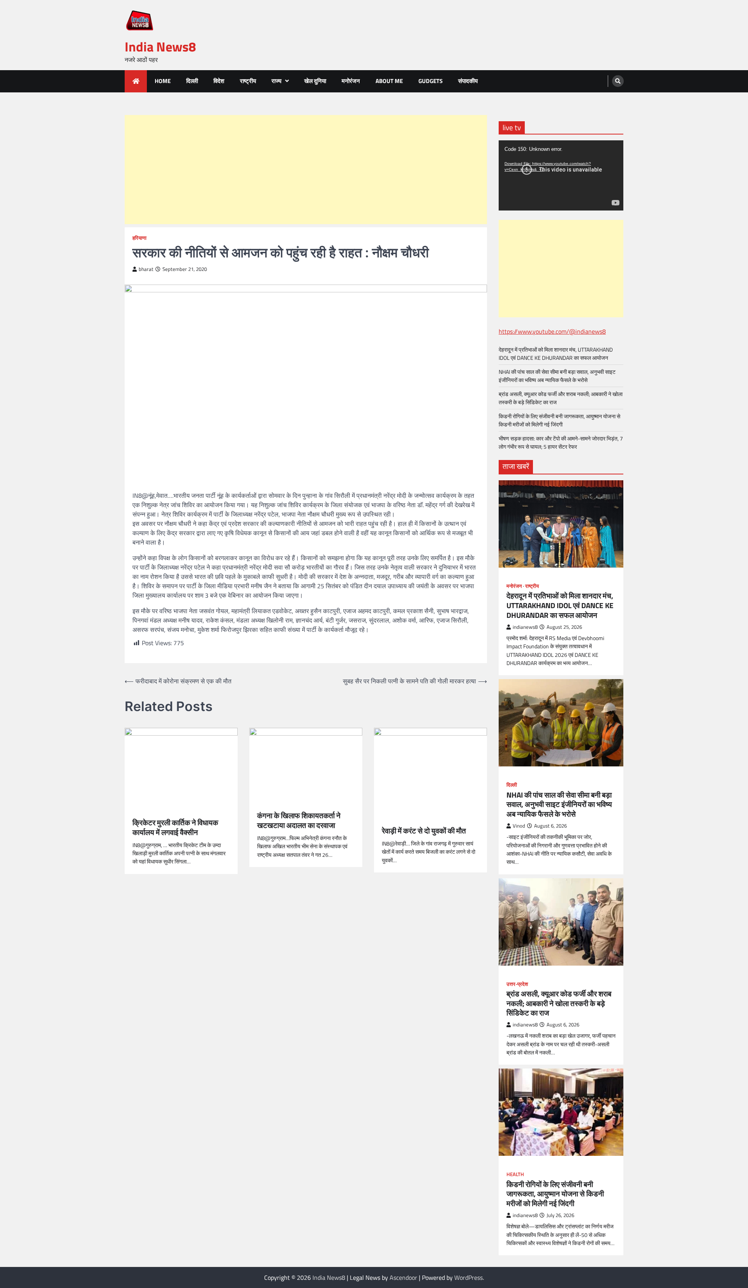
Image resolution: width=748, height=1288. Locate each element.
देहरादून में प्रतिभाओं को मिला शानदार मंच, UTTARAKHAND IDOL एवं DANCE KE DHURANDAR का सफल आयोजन (556, 353)
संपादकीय (468, 80)
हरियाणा (139, 238)
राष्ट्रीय (248, 80)
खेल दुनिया (315, 80)
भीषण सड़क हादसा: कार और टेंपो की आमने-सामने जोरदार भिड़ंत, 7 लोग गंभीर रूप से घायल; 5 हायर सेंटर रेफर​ (561, 442)
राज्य (276, 80)
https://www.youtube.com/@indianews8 (552, 331)
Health (515, 1174)
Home (163, 80)
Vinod (519, 826)
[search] (618, 81)
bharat (146, 269)
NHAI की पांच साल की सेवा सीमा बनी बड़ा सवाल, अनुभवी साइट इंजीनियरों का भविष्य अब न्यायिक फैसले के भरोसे (557, 376)
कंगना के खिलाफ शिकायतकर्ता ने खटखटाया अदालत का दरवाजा (298, 820)
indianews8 (525, 627)
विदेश (218, 80)
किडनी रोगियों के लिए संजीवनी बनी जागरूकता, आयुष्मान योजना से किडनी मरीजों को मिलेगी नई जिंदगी (559, 420)
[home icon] (136, 81)
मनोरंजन (351, 80)
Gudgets (430, 80)
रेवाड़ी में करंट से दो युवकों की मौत (424, 831)
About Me (389, 80)
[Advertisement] (306, 169)
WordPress (468, 1277)
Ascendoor (403, 1277)
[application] (561, 175)
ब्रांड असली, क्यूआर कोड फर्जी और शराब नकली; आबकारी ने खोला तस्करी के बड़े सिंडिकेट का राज (558, 1003)
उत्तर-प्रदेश (517, 984)
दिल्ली (192, 80)
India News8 (160, 47)
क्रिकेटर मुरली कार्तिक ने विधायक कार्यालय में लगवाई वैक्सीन (175, 827)
